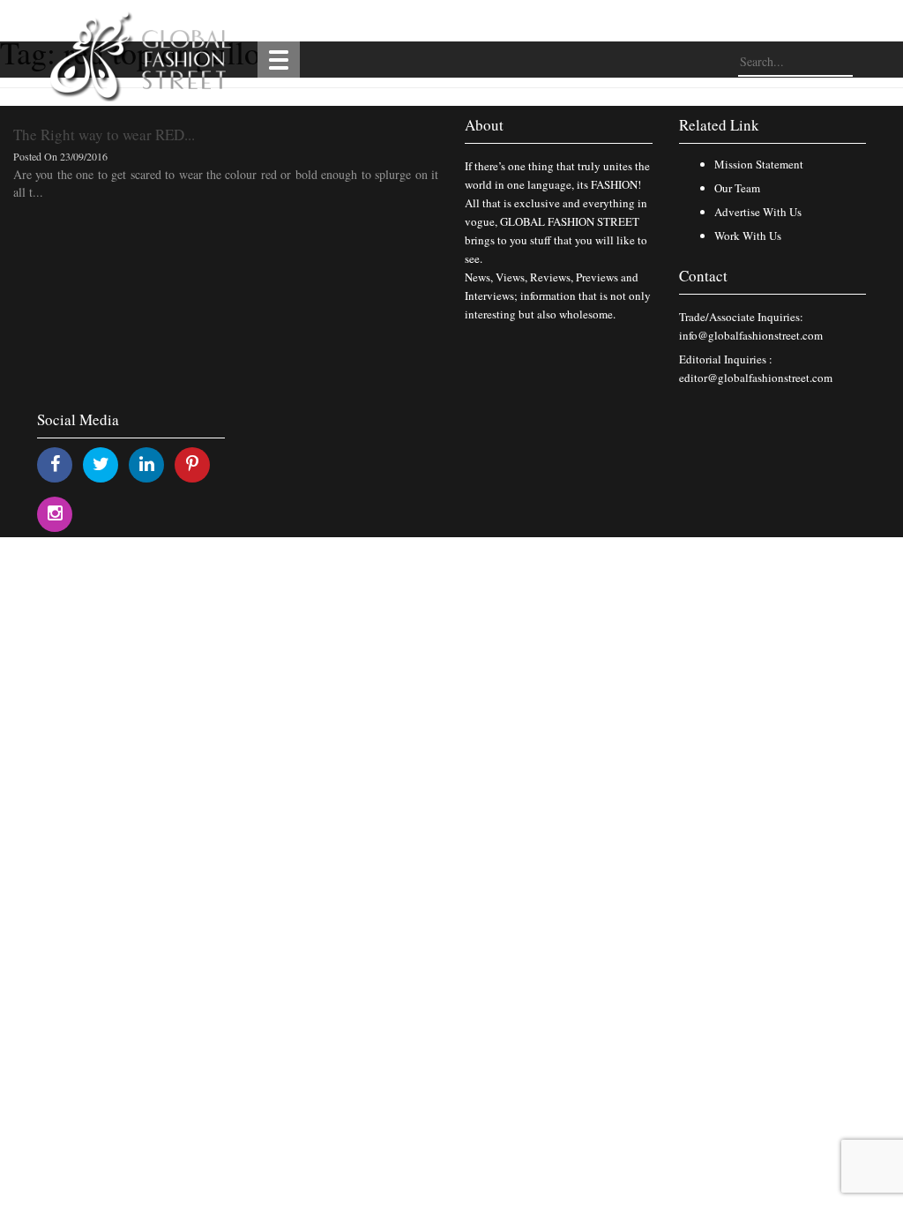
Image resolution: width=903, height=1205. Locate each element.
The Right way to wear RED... (104, 134)
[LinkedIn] (146, 463)
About (484, 125)
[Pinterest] (192, 463)
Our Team (737, 188)
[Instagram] (55, 513)
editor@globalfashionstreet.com (755, 377)
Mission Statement (758, 164)
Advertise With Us (758, 212)
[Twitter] (101, 463)
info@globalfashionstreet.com (751, 335)
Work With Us (747, 235)
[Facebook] (55, 463)
